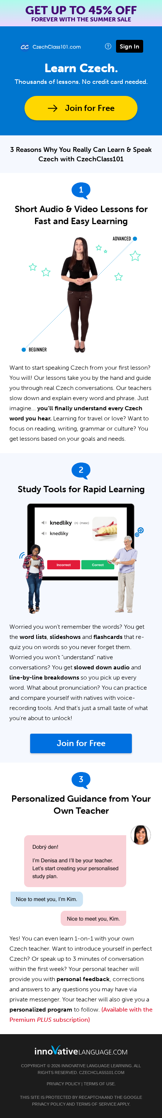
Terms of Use (99, 1084)
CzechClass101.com (101, 1072)
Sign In (129, 46)
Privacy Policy (63, 1084)
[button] (108, 46)
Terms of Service (96, 1104)
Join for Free (90, 108)
